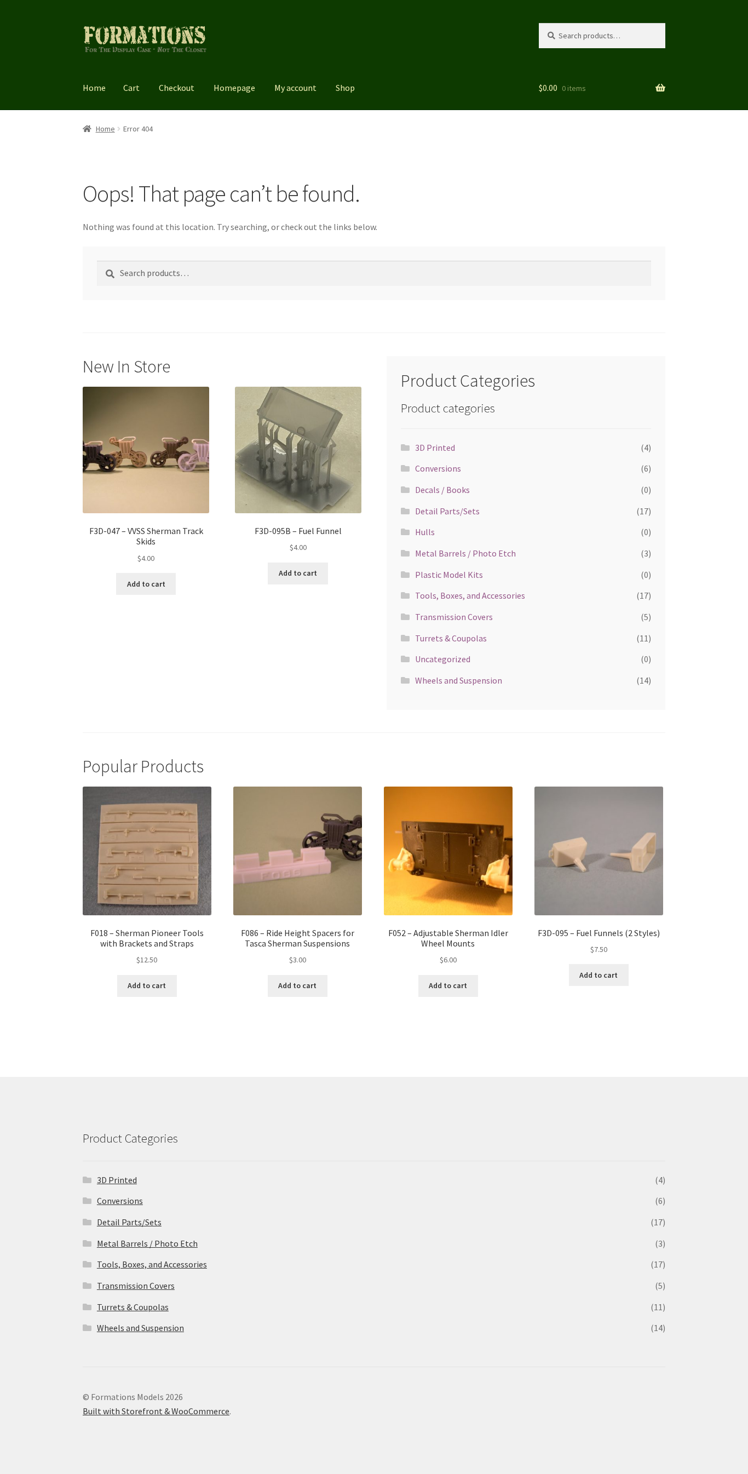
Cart (131, 87)
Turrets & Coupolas (451, 638)
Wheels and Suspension (458, 680)
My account (295, 87)
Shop (345, 87)
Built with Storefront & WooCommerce (156, 1411)
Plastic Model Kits (449, 574)
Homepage (234, 87)
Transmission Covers (454, 616)
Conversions (438, 468)
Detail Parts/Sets (447, 511)
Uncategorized (442, 658)
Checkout (176, 87)
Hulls (425, 531)
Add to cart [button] (146, 584)
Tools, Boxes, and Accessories (470, 595)
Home (94, 87)
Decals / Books (442, 489)
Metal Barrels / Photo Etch (465, 553)
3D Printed (435, 447)
